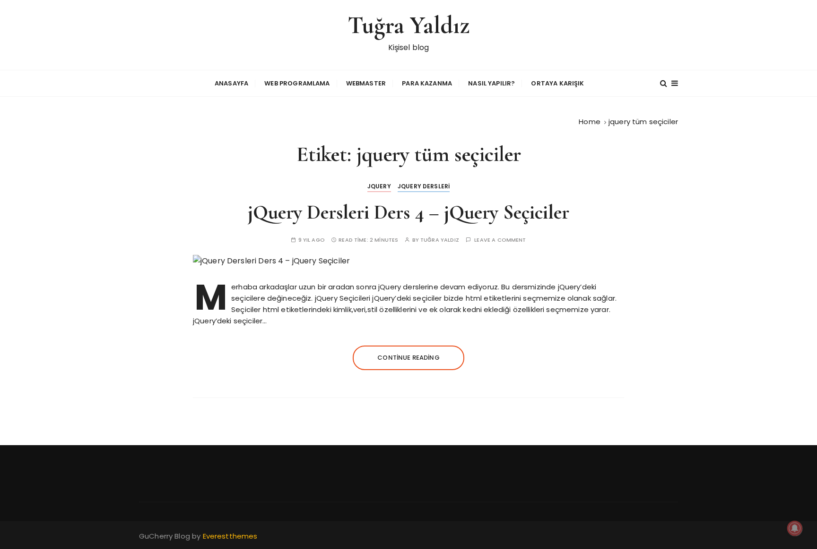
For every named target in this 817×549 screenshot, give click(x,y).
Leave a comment (500, 240)
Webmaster (366, 83)
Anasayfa (231, 83)
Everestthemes (230, 536)
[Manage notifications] (794, 528)
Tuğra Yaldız (409, 25)
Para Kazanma (427, 83)
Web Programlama (297, 83)
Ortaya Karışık (557, 83)
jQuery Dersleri (424, 186)
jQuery (379, 186)
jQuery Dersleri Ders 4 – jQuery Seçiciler (408, 212)
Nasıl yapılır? (491, 83)
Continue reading (408, 357)
